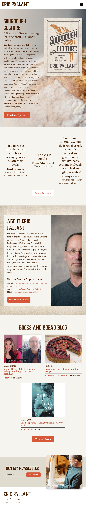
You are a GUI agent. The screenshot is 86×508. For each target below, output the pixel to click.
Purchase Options (17, 115)
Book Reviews (27, 429)
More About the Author (19, 300)
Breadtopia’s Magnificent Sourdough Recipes (63, 370)
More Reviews (43, 193)
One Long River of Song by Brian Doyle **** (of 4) (42, 424)
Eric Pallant (15, 4)
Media (6, 378)
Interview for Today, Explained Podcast (26, 289)
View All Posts (43, 439)
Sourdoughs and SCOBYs (56, 375)
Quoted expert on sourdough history (25, 292)
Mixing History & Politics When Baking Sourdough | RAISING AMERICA (19, 371)
